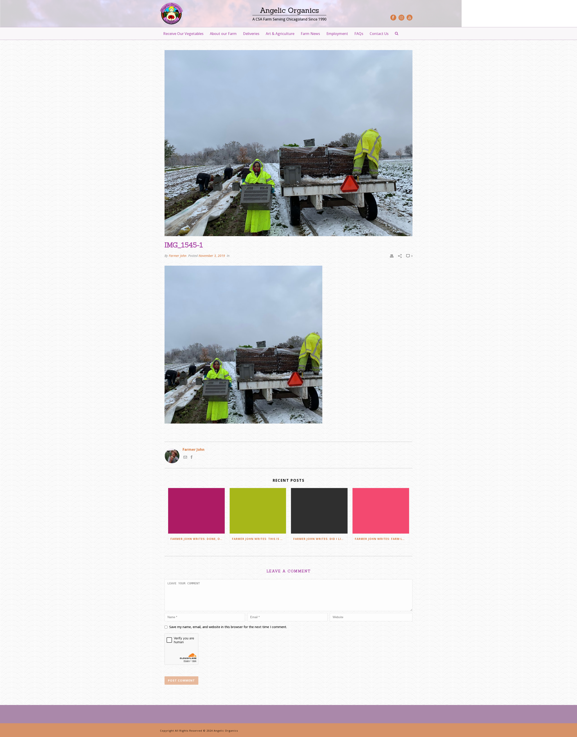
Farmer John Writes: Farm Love (382, 539)
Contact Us (379, 33)
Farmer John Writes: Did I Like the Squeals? (320, 539)
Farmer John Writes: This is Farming (259, 539)
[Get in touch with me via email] (185, 457)
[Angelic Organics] (171, 13)
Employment (337, 33)
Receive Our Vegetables (183, 33)
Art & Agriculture (280, 33)
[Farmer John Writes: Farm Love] (381, 510)
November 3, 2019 (212, 255)
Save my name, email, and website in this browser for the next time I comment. (228, 627)
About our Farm (223, 33)
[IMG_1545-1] (288, 143)
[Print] (392, 256)
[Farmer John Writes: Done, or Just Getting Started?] (196, 510)
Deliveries (251, 33)
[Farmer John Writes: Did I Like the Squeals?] (319, 510)
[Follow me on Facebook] (191, 457)
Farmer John (177, 255)
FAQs (358, 33)
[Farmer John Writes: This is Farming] (258, 510)
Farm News (310, 33)
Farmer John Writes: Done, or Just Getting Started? (197, 539)
